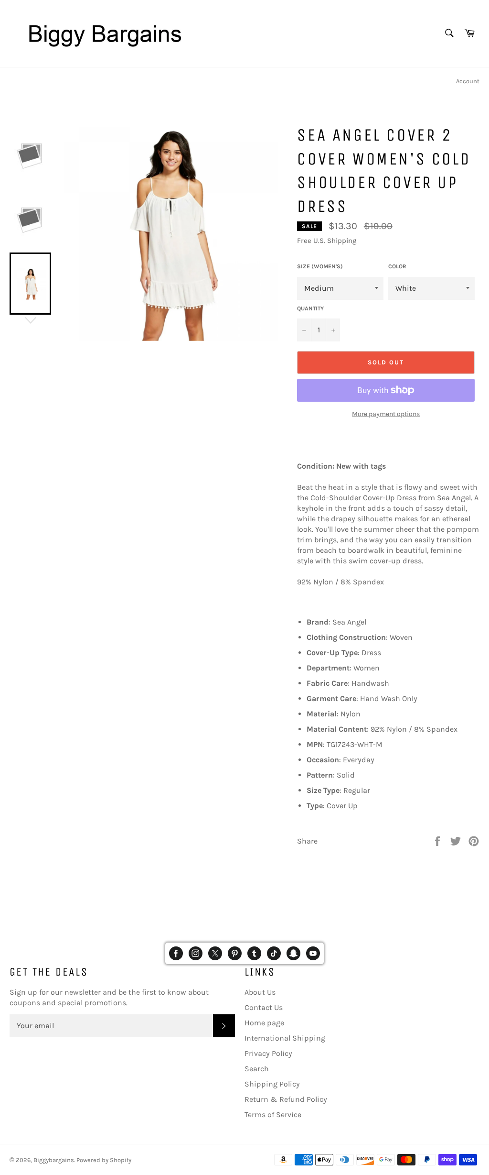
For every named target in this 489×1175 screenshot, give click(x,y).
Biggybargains (53, 1160)
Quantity (310, 308)
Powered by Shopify (103, 1160)
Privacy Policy (268, 1053)
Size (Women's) (320, 266)
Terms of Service (272, 1114)
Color (397, 266)
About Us (260, 992)
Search (256, 1068)
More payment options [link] (386, 414)
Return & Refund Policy (285, 1099)
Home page (264, 1022)
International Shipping (284, 1038)
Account (467, 81)
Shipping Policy (272, 1083)
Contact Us (263, 1007)
